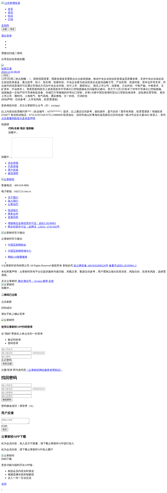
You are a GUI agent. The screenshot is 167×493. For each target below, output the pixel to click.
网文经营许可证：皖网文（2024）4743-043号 (34, 226)
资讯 (10, 12)
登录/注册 (7, 363)
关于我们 (13, 197)
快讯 (10, 16)
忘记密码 (6, 360)
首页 (10, 9)
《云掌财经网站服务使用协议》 (44, 370)
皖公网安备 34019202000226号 (91, 265)
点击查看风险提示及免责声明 (18, 118)
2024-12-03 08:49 (10, 71)
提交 (5, 429)
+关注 (5, 75)
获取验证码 (38, 353)
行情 (10, 19)
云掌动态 (13, 204)
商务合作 (13, 213)
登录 (12, 29)
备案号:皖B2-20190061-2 (123, 265)
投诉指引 (13, 210)
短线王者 (6, 68)
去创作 (5, 25)
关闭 (4, 484)
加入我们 (13, 200)
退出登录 (6, 35)
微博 (45, 281)
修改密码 (7, 399)
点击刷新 (6, 301)
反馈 (51, 281)
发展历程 (13, 217)
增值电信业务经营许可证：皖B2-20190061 (32, 223)
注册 (5, 29)
